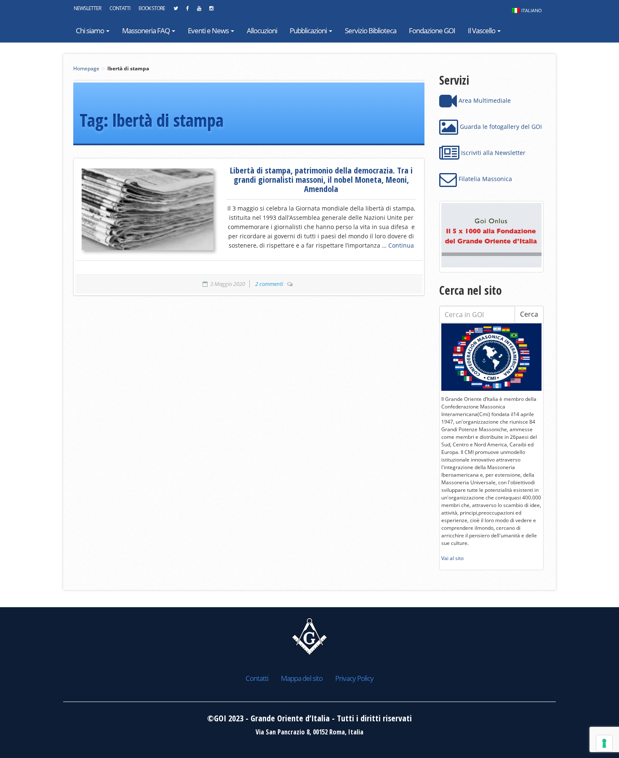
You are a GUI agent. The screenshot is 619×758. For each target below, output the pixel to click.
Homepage (86, 68)
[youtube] (199, 10)
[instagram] (211, 10)
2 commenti (269, 284)
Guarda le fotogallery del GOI (500, 127)
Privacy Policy (354, 678)
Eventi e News (209, 30)
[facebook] (187, 10)
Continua (401, 245)
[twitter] (175, 10)
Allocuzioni (262, 30)
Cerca (529, 314)
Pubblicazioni (309, 30)
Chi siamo (90, 30)
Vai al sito (452, 558)
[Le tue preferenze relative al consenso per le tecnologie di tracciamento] (604, 743)
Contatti (119, 8)
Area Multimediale (484, 100)
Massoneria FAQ (146, 30)
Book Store (152, 8)
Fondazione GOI (432, 30)
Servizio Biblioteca (370, 30)
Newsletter (87, 8)
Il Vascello (482, 30)
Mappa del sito (302, 678)
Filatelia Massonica (484, 179)
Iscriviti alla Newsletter (492, 153)
